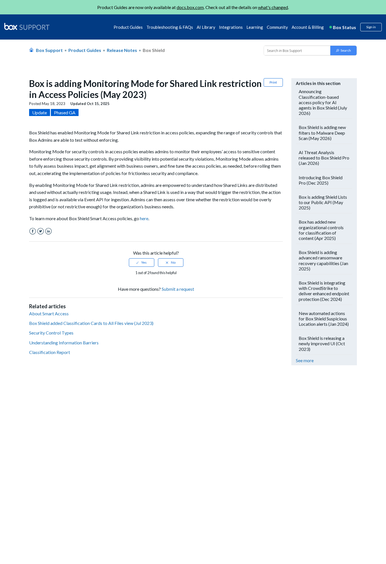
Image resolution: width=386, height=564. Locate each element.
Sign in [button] (371, 27)
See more (305, 360)
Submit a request (178, 289)
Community (277, 27)
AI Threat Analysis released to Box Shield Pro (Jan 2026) (324, 158)
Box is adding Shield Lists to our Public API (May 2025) (323, 202)
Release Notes (122, 50)
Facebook (32, 231)
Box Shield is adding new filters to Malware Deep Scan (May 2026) (322, 132)
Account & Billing (308, 27)
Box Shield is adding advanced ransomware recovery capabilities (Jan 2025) (323, 260)
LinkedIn (48, 231)
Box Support (49, 50)
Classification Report (49, 352)
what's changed (273, 7)
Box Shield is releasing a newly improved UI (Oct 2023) (322, 343)
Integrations (231, 27)
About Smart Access (49, 313)
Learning (254, 27)
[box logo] (26, 26)
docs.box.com (190, 7)
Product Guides (128, 27)
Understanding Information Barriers (64, 342)
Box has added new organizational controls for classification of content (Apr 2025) (321, 230)
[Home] (26, 27)
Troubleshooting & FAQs (169, 27)
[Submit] (343, 50)
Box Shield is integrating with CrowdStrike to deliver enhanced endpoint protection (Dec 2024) (324, 291)
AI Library (206, 27)
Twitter (40, 231)
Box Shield (154, 50)
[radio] (141, 262)
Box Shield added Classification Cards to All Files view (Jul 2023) (91, 323)
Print (273, 82)
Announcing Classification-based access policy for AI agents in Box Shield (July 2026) (323, 102)
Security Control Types (51, 332)
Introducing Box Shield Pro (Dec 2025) (320, 180)
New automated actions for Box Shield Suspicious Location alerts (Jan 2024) (324, 319)
